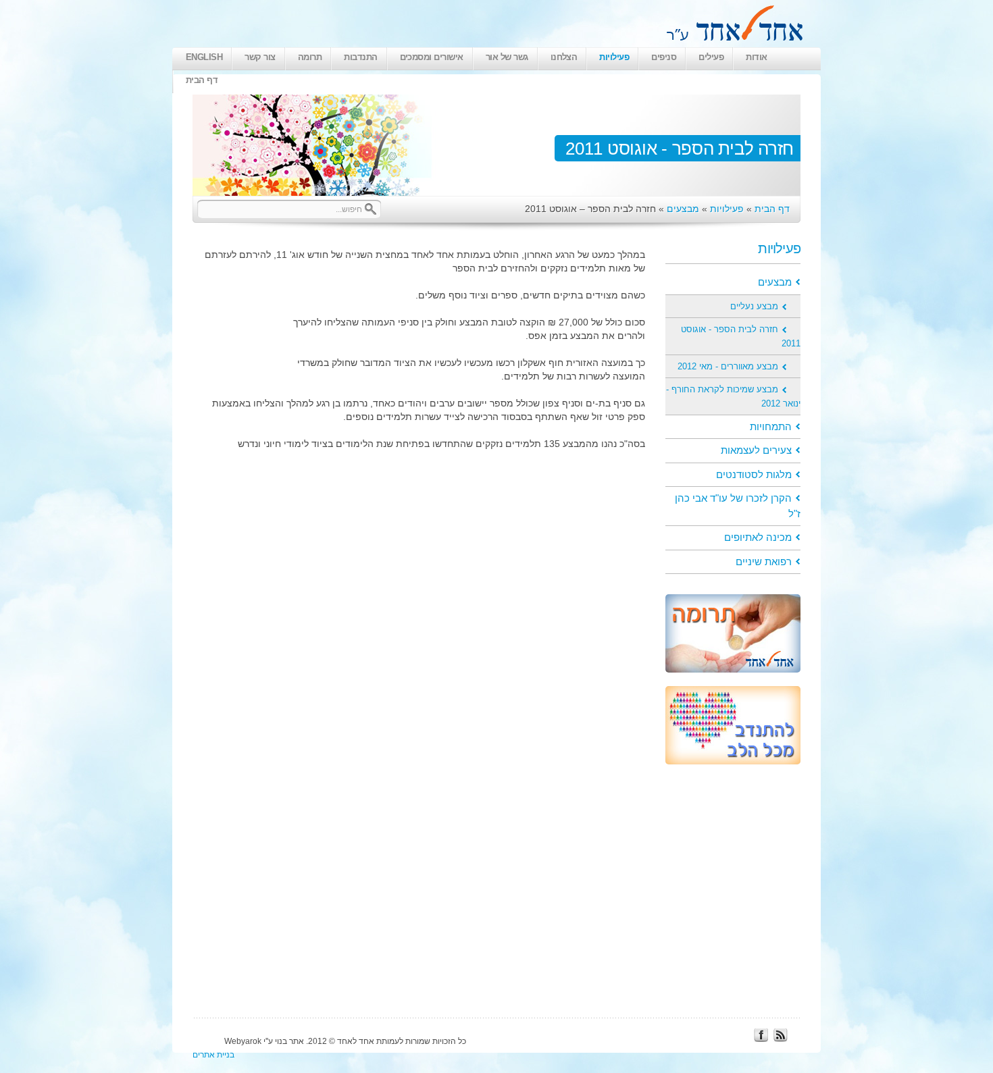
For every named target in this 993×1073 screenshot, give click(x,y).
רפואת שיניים (764, 561)
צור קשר (260, 57)
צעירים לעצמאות (756, 450)
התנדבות (360, 57)
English (204, 57)
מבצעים (683, 208)
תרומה (310, 57)
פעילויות (614, 57)
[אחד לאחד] (731, 40)
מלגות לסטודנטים (754, 474)
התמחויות (771, 426)
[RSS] (780, 1038)
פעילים (710, 57)
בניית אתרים (213, 1054)
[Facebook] (760, 1038)
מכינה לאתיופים (758, 537)
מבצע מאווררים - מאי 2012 (728, 366)
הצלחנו (564, 57)
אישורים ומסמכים (431, 57)
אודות (756, 57)
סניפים (663, 57)
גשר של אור (507, 57)
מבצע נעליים (754, 306)
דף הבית (202, 80)
